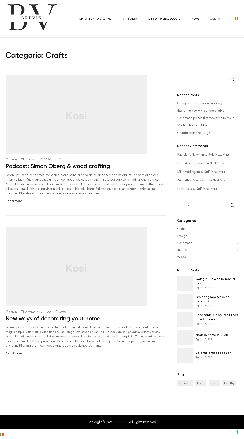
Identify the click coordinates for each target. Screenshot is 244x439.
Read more (14, 201)
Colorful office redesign (193, 133)
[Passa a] (234, 19)
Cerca (230, 79)
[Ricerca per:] (207, 205)
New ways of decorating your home (53, 318)
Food (201, 383)
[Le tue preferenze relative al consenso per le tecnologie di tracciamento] (237, 432)
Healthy (229, 383)
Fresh (214, 383)
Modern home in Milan (193, 125)
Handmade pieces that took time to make (205, 118)
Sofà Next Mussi (219, 154)
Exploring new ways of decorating (200, 110)
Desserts (185, 383)
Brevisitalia (120, 422)
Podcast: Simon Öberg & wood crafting (58, 166)
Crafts (63, 159)
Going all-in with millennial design (200, 103)
